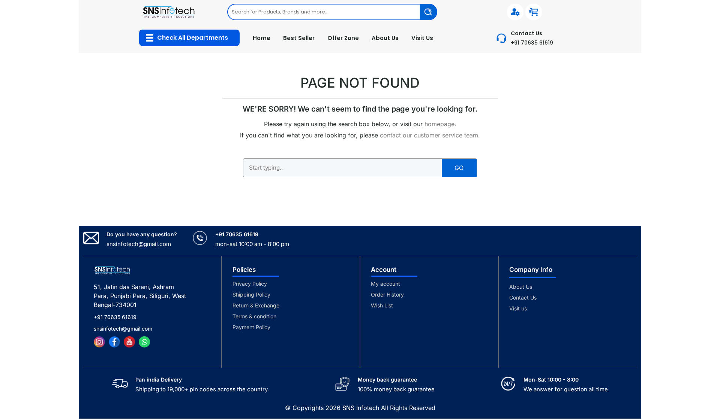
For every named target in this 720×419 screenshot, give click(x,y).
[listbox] (332, 11)
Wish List (382, 305)
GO (459, 167)
